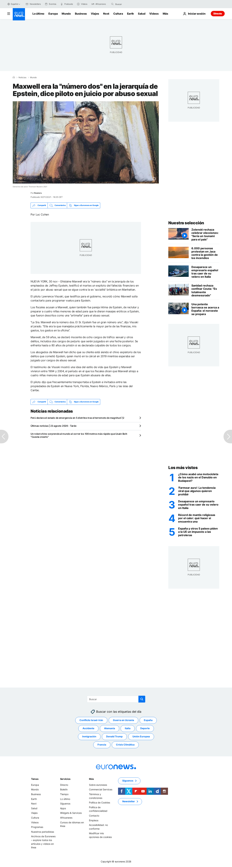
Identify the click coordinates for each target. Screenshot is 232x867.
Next (106, 13)
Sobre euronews (98, 784)
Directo (217, 13)
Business (81, 13)
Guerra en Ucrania (123, 720)
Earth (130, 13)
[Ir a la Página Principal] (19, 14)
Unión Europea (141, 736)
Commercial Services (100, 789)
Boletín (64, 789)
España (148, 720)
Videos (153, 13)
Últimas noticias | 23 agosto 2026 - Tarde (53, 425)
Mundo (66, 13)
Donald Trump (114, 736)
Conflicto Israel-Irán (91, 720)
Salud (141, 13)
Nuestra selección (186, 222)
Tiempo (64, 794)
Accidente (88, 728)
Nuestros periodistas (42, 831)
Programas (37, 827)
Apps (63, 808)
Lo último (38, 13)
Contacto (94, 815)
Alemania (109, 728)
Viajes (95, 13)
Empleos (93, 820)
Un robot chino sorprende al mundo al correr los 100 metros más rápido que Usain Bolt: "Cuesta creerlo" (79, 435)
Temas (35, 778)
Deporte (145, 728)
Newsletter (128, 801)
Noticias (22, 77)
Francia (101, 744)
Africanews (66, 817)
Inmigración (89, 736)
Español (14, 4)
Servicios (65, 778)
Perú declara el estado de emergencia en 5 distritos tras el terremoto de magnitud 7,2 (77, 417)
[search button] (112, 4)
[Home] (14, 77)
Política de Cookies (99, 802)
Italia (127, 728)
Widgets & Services (71, 812)
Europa (53, 13)
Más (91, 778)
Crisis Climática (125, 744)
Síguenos (65, 803)
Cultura (118, 13)
